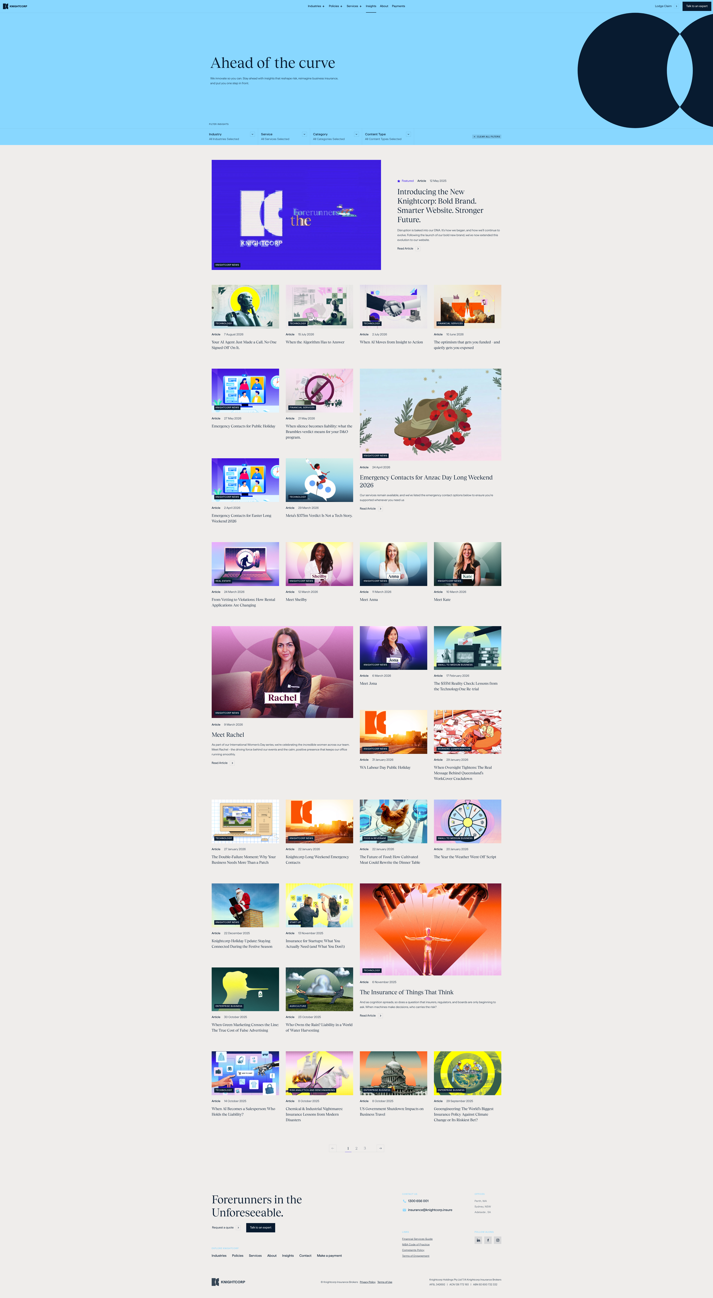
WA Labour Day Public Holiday (385, 767)
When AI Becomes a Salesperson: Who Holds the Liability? (243, 1112)
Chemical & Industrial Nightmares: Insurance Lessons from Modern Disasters (314, 1114)
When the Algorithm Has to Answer (315, 342)
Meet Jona (368, 683)
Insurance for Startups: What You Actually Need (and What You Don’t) (315, 944)
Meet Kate (442, 599)
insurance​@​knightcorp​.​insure (430, 1210)
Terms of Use (384, 1282)
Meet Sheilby (296, 599)
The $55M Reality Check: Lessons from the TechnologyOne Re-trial (465, 686)
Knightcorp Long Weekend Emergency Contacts (317, 860)
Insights (288, 1255)
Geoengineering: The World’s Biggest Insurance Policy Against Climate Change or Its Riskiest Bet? (464, 1114)
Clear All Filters (488, 136)
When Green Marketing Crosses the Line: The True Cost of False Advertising (245, 1027)
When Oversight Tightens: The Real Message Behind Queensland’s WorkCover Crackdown (463, 773)
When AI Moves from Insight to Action (391, 342)
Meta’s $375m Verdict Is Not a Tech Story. (319, 515)
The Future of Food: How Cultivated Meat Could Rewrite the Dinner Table (390, 860)
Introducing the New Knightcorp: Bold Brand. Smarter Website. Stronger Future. (440, 205)
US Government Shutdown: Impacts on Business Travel (392, 1112)
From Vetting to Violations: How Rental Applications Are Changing (243, 602)
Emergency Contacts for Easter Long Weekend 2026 (241, 518)
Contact (305, 1255)
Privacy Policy (367, 1282)
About (271, 1255)
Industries (219, 1255)
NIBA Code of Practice (416, 1244)
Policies (237, 1255)
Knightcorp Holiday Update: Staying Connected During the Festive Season (242, 944)
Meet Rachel (228, 734)
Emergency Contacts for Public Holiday (244, 426)
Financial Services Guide (417, 1238)
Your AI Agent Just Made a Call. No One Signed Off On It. (244, 345)
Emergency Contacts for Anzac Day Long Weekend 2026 (426, 481)
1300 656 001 (418, 1201)
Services (255, 1255)
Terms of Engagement (415, 1255)
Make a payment (329, 1256)
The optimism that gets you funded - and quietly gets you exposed (467, 345)
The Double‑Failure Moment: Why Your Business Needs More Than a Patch (244, 860)
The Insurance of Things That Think (407, 992)
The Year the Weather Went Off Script (465, 857)
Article (421, 181)
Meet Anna (369, 599)
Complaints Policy (413, 1250)
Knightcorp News (227, 265)
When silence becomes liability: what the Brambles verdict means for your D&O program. (319, 431)
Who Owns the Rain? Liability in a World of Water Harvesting (319, 1027)
